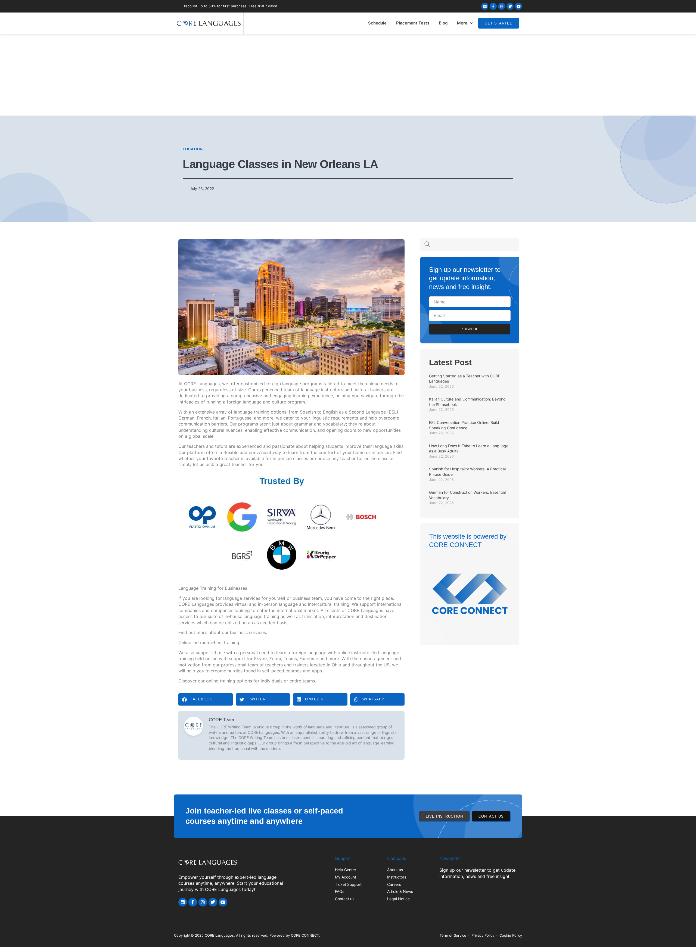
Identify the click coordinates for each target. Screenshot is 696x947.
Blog (443, 23)
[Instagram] (501, 6)
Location (193, 149)
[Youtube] (518, 6)
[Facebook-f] (493, 6)
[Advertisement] (348, 75)
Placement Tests (412, 23)
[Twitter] (510, 6)
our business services (244, 632)
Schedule (377, 23)
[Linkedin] (484, 6)
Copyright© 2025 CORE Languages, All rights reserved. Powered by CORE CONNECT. (247, 935)
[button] (205, 699)
